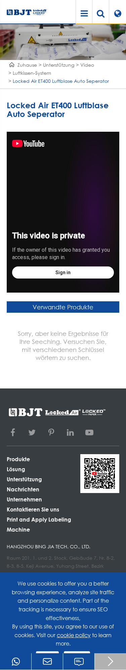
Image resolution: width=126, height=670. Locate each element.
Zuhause (27, 65)
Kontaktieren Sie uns (33, 509)
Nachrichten (23, 489)
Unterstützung (58, 65)
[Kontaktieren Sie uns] (78, 661)
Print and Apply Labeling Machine (39, 524)
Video (87, 65)
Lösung (16, 469)
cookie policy (74, 634)
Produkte (18, 459)
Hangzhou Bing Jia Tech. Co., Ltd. (48, 546)
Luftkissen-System (32, 73)
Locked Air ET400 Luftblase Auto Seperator (61, 81)
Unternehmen (24, 499)
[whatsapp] (15, 661)
